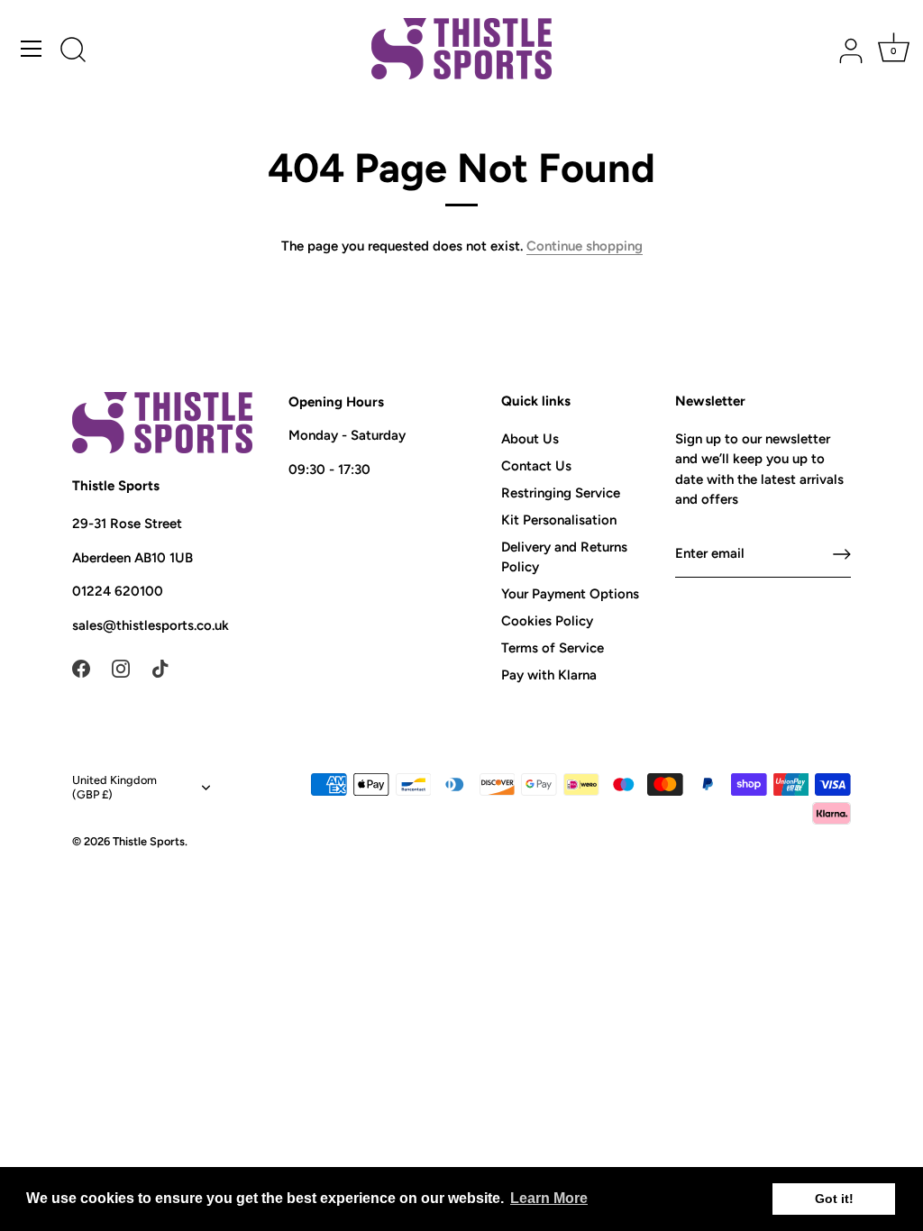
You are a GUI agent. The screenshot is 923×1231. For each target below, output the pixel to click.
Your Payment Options (570, 594)
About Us (530, 439)
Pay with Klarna (549, 675)
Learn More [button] (549, 1198)
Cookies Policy (547, 621)
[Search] (73, 51)
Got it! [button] (834, 1198)
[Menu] (31, 48)
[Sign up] (842, 554)
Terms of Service (552, 648)
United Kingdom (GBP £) (114, 787)
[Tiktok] (160, 667)
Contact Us (536, 466)
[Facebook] (81, 667)
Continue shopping (584, 246)
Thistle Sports (149, 841)
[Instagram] (121, 667)
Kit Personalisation (559, 520)
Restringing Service (560, 493)
